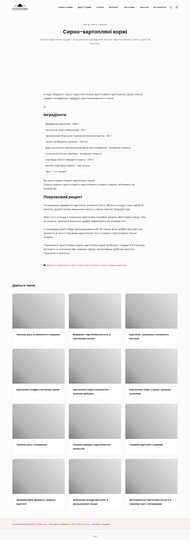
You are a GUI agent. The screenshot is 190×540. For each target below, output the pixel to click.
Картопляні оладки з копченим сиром (37, 389)
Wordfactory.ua (80, 524)
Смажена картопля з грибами (146, 444)
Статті (95, 536)
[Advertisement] (95, 73)
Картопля (52, 265)
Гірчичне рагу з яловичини (31, 444)
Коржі (103, 265)
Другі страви (84, 7)
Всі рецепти (160, 7)
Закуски (144, 7)
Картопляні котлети (88, 265)
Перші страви (65, 7)
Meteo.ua (41, 524)
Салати (100, 7)
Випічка (113, 7)
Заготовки (129, 7)
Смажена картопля (117, 265)
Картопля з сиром (67, 265)
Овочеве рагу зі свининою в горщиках (38, 334)
